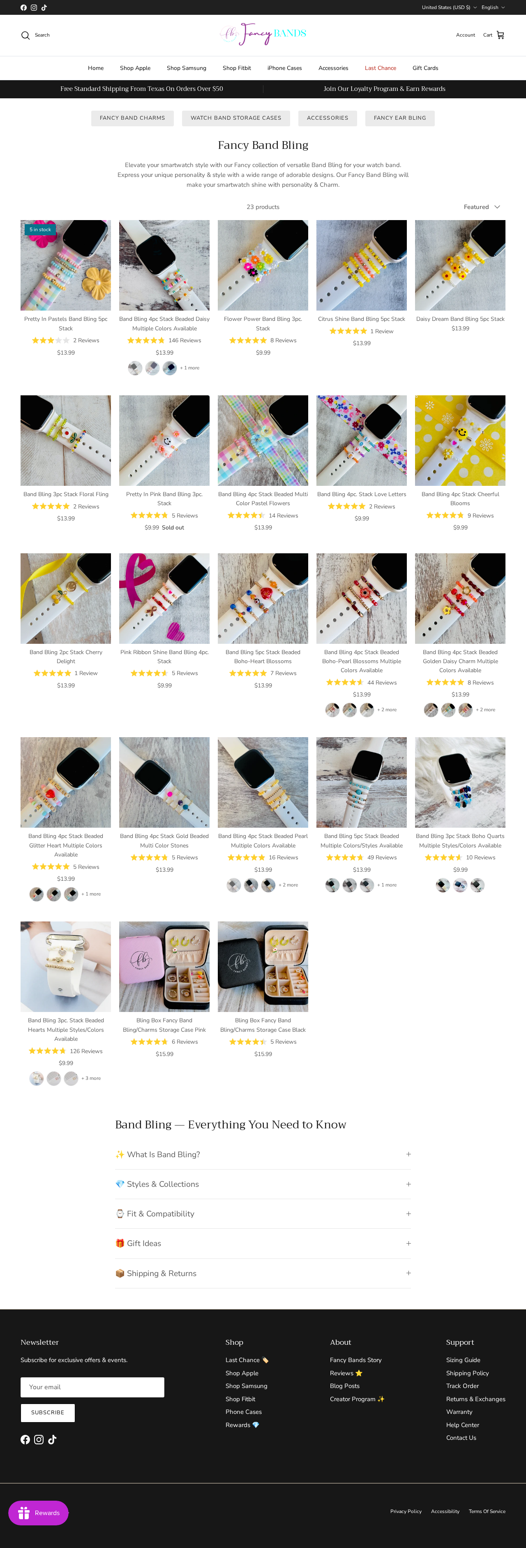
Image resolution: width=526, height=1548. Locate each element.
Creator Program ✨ (357, 1399)
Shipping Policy (467, 1373)
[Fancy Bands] (263, 35)
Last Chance (380, 68)
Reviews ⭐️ (346, 1373)
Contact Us (461, 1438)
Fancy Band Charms (133, 118)
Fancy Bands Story (356, 1360)
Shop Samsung (186, 68)
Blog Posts (345, 1386)
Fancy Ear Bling (400, 118)
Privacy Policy (406, 1511)
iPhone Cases (285, 68)
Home (96, 68)
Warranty (459, 1412)
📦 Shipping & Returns (155, 1273)
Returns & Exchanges (475, 1399)
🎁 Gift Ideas (138, 1243)
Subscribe (48, 1412)
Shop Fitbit (237, 68)
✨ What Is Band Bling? (157, 1154)
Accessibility (445, 1511)
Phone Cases (244, 1412)
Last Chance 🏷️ (247, 1360)
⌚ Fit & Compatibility (154, 1213)
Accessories (333, 68)
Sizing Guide (463, 1360)
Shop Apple (135, 68)
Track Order (462, 1386)
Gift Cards (425, 68)
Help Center (462, 1425)
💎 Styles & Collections (157, 1184)
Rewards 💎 (243, 1425)
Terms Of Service (487, 1511)
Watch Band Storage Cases (236, 118)
